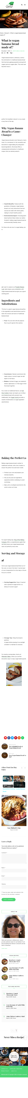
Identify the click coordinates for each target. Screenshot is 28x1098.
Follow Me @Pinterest (14, 1056)
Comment (4, 852)
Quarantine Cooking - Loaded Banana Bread (8, 778)
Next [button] (24, 767)
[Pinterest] (15, 737)
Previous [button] (21, 767)
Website (4, 884)
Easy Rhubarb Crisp (14, 828)
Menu (24, 4)
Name (3, 867)
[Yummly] (19, 737)
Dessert (7, 33)
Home (1, 33)
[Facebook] (8, 737)
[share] (11, 777)
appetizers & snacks (18, 51)
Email (3, 876)
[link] (5, 778)
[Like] (5, 737)
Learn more (4, 948)
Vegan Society (15, 397)
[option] (14, 813)
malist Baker (7, 656)
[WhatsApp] (22, 737)
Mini (3, 656)
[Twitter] (12, 737)
